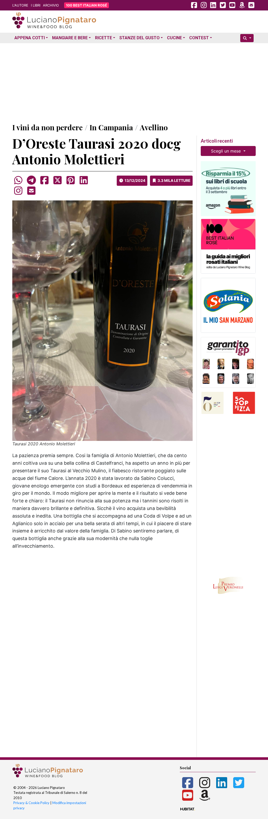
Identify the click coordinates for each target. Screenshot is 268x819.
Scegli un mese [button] (226, 151)
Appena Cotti (29, 37)
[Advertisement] (134, 82)
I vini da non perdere (47, 127)
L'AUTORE (20, 5)
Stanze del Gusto (139, 37)
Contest (199, 37)
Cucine (174, 37)
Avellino (154, 127)
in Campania (111, 127)
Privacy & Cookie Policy (31, 803)
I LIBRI (35, 5)
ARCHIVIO (51, 5)
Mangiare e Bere (70, 37)
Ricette (103, 37)
